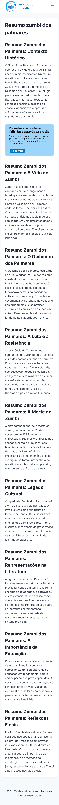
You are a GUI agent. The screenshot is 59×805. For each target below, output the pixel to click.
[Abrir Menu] (52, 6)
